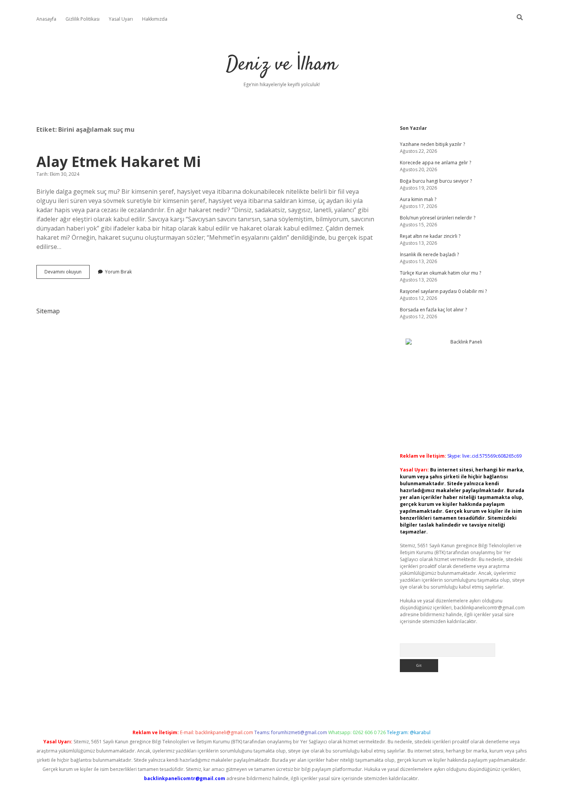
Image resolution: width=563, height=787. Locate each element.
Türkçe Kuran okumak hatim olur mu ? (440, 273)
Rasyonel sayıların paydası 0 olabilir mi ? (443, 291)
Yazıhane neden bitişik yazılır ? (432, 144)
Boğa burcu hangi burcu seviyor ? (436, 181)
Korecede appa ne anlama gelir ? (435, 162)
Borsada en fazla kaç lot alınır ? (433, 309)
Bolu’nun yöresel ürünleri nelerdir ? (437, 217)
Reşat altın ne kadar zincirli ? (430, 236)
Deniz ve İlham (281, 65)
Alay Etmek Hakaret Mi (118, 161)
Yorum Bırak (118, 271)
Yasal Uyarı (121, 19)
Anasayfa (46, 19)
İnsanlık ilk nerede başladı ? (429, 254)
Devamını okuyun (67, 273)
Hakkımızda (154, 19)
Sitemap (48, 311)
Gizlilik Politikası (82, 19)
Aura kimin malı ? (418, 199)
